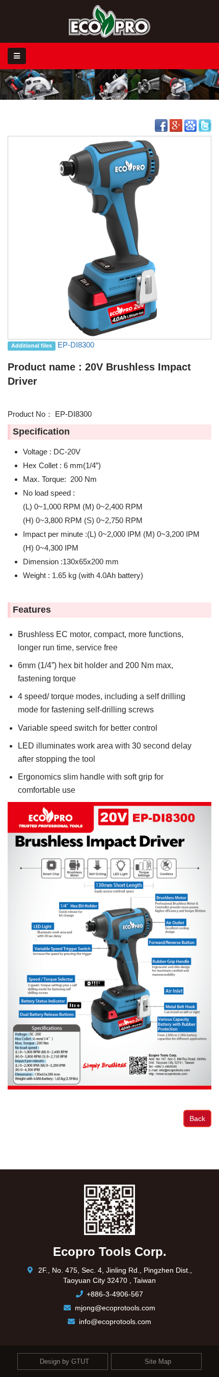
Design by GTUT (64, 1361)
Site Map (158, 1361)
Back (197, 1118)
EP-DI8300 (76, 344)
